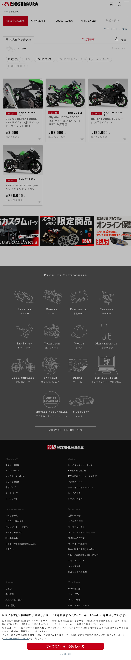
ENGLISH (65, 654)
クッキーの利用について (16, 638)
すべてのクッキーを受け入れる (65, 646)
